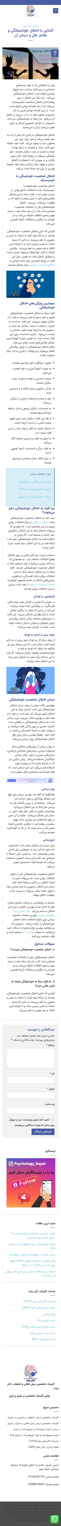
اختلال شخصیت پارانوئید (41, 584)
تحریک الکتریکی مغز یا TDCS (35, 489)
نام (52, 1074)
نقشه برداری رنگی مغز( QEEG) (43, 1447)
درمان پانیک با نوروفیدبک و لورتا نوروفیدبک (32, 1255)
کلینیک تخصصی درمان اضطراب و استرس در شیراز (33, 1417)
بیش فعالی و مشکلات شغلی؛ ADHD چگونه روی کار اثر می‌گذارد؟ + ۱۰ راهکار (32, 1263)
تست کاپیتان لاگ (46, 1320)
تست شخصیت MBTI (43, 1339)
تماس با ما (28, 932)
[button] (55, 10)
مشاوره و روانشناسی (30, 26)
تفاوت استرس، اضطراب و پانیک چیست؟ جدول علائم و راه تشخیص (33, 1235)
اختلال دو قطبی (40, 522)
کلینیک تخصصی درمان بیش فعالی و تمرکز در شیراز (33, 1423)
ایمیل (50, 1089)
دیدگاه (50, 1045)
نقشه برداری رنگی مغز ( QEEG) (38, 1308)
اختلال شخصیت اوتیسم (42, 265)
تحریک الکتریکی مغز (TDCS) (39, 1301)
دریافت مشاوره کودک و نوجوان (34, 497)
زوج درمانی (49, 1314)
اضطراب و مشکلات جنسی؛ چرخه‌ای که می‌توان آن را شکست (30, 1274)
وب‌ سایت (49, 1104)
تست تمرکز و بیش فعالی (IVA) (38, 1327)
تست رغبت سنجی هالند (42, 1333)
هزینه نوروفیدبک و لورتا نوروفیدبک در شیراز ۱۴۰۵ (32, 1246)
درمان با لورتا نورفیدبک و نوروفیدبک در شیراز (36, 1429)
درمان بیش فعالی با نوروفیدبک (34, 482)
